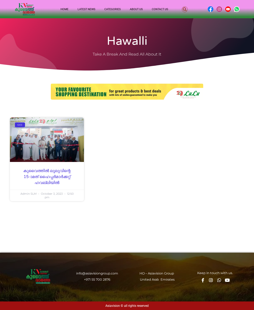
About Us (136, 9)
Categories (112, 9)
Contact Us (160, 9)
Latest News (86, 9)
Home (64, 9)
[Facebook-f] (202, 280)
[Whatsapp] (219, 280)
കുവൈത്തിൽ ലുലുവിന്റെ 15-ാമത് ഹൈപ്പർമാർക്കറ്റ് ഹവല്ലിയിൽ (47, 176)
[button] (185, 9)
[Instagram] (211, 280)
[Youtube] (227, 280)
